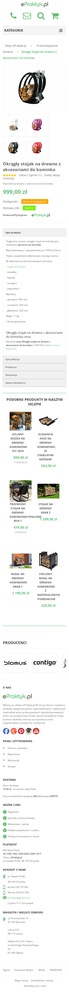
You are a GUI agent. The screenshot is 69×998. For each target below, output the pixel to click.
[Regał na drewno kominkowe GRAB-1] (21, 551)
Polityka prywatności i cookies (23, 830)
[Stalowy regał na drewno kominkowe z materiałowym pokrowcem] (48, 551)
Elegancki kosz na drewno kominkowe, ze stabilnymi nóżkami (46, 446)
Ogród (6, 970)
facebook (6, 731)
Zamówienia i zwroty (42, 980)
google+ (13, 731)
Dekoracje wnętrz (24, 970)
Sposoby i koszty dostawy (21, 818)
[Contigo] (45, 663)
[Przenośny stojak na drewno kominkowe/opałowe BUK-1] (21, 481)
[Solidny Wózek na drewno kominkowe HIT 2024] (21, 411)
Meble (41, 970)
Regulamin (13, 811)
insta (28, 731)
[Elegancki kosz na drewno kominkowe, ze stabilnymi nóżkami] (48, 411)
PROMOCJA (56, 970)
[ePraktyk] (40, 214)
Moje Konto (14, 754)
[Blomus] (15, 663)
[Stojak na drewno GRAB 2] (48, 481)
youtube (36, 731)
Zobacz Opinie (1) (30, 175)
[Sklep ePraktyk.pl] (34, 3)
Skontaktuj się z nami (35, 985)
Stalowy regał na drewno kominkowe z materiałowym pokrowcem (48, 586)
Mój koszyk (13, 760)
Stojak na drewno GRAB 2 (45, 508)
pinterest (21, 731)
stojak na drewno (16, 266)
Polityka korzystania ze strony (23, 836)
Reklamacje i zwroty (18, 824)
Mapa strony (21, 980)
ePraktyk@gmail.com (19, 897)
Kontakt (12, 766)
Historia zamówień (18, 748)
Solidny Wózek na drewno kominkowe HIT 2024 (18, 442)
